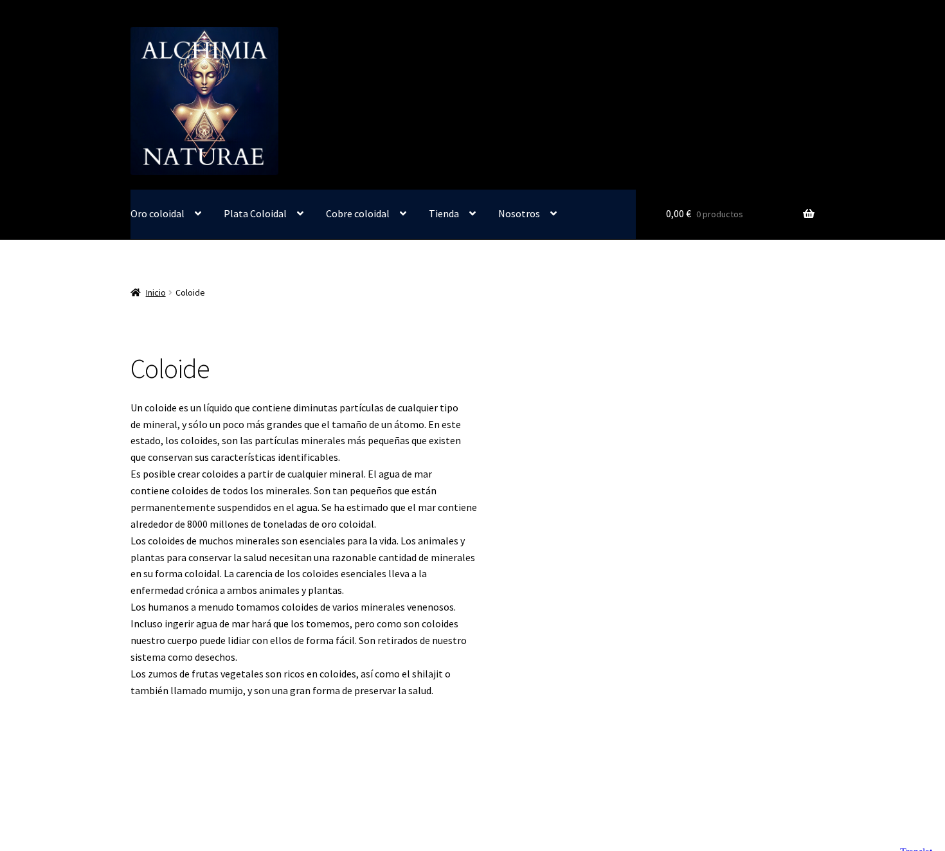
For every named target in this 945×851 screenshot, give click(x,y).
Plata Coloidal (255, 213)
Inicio (156, 292)
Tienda (444, 213)
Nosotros (519, 213)
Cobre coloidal (358, 213)
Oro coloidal (157, 213)
